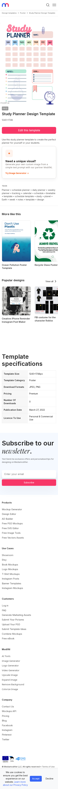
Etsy (4, 559)
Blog (4, 720)
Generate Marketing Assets (16, 615)
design (40, 199)
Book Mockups (10, 564)
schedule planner (21, 190)
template (8, 196)
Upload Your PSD (11, 624)
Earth (4, 199)
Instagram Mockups (12, 588)
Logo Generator (10, 665)
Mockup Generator (12, 509)
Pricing (5, 715)
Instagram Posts (10, 578)
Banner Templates (11, 583)
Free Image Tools (11, 532)
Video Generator (10, 670)
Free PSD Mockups (12, 523)
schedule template (24, 196)
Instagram (7, 730)
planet (47, 196)
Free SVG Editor (10, 528)
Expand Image (9, 679)
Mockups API (9, 711)
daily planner (38, 190)
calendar (27, 193)
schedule (39, 193)
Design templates (9, 13)
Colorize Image (10, 689)
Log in (5, 605)
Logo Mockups (10, 569)
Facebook (7, 725)
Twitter (5, 739)
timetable (50, 193)
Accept (35, 778)
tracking (16, 193)
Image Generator (11, 660)
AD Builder (7, 518)
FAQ (4, 610)
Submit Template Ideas (14, 629)
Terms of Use (48, 766)
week (12, 199)
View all (49, 281)
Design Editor (9, 514)
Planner (6, 190)
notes (20, 199)
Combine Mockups (12, 633)
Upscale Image (10, 674)
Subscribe (29, 482)
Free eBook (8, 638)
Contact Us (8, 706)
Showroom (7, 555)
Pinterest (6, 734)
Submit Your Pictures (13, 619)
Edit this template (29, 130)
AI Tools (6, 656)
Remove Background (13, 684)
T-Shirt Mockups (11, 574)
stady (39, 196)
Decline (49, 778)
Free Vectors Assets (13, 537)
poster (23, 13)
